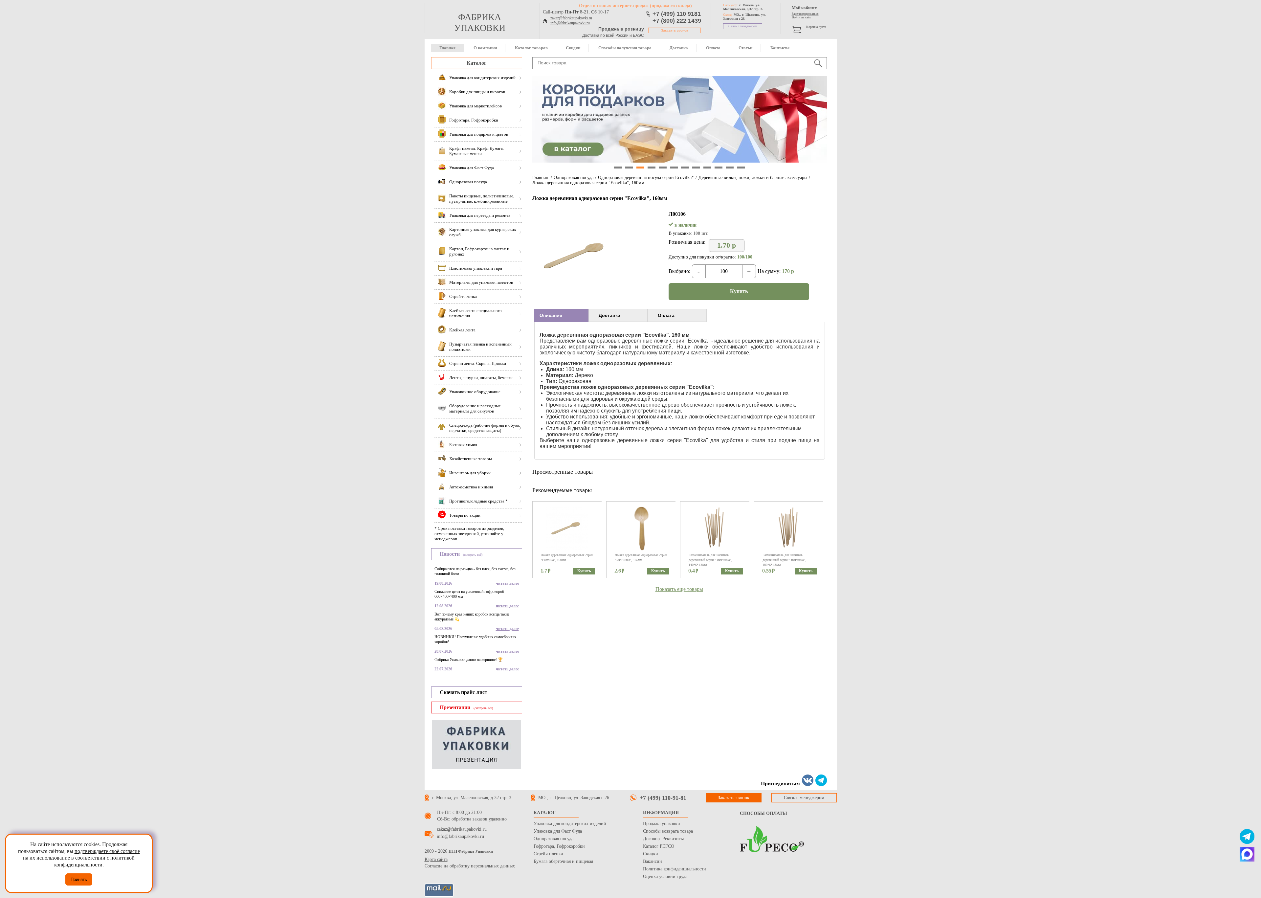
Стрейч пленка (548, 853)
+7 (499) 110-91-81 (663, 798)
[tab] (561, 315)
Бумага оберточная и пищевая (563, 861)
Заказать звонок (674, 30)
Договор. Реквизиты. (664, 838)
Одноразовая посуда (573, 177)
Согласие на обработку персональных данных (470, 866)
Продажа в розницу (621, 29)
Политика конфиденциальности (674, 868)
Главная (447, 47)
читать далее (507, 583)
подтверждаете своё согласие (107, 851)
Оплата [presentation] (666, 315)
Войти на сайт (801, 17)
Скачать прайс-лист (463, 692)
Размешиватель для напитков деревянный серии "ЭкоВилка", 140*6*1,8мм (710, 560)
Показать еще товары (679, 589)
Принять (79, 879)
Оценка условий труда (665, 876)
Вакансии (652, 861)
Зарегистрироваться (805, 13)
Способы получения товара (625, 47)
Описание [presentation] (551, 315)
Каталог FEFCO (658, 846)
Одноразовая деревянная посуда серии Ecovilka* (646, 177)
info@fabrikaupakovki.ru (570, 23)
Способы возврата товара (668, 831)
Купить (739, 291)
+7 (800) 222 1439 (677, 20)
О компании (485, 47)
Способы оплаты (763, 813)
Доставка (679, 47)
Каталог (476, 63)
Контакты (779, 47)
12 (741, 167)
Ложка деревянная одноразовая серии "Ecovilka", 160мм (588, 182)
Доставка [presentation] (609, 315)
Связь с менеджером (742, 26)
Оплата (713, 47)
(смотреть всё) (472, 554)
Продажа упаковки (661, 823)
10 (718, 167)
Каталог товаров (531, 47)
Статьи (745, 47)
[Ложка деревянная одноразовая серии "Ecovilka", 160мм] (576, 298)
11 (730, 167)
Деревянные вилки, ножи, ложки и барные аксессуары (752, 177)
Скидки (573, 47)
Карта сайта (436, 859)
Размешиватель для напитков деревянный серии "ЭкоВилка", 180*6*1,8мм (784, 560)
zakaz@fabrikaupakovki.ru (571, 18)
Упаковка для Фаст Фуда (558, 831)
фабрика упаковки (479, 22)
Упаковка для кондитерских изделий (570, 823)
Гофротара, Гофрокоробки (559, 846)
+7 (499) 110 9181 (677, 14)
